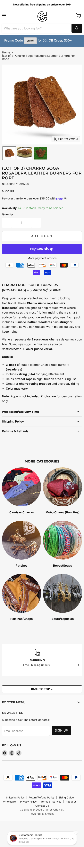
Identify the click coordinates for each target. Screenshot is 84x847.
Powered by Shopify (42, 813)
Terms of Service (51, 801)
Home (6, 52)
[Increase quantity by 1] (36, 223)
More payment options (42, 258)
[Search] (76, 28)
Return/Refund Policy (41, 797)
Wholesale (9, 801)
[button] (9, 153)
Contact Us (42, 805)
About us (71, 801)
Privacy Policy (28, 801)
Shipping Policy (15, 797)
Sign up (61, 730)
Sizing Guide (66, 797)
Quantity (7, 214)
